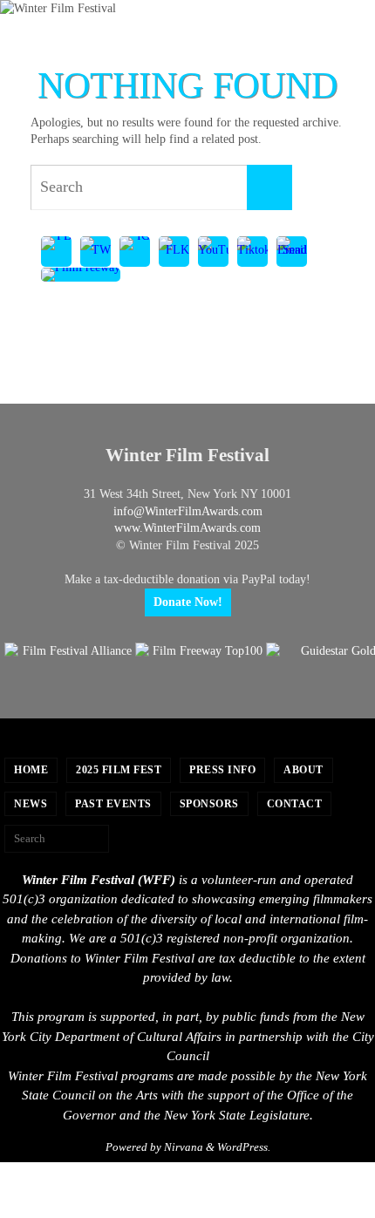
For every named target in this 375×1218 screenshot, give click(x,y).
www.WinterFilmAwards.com (187, 527)
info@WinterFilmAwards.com (187, 511)
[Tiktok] (252, 252)
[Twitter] (95, 252)
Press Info (222, 770)
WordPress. (243, 1146)
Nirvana (183, 1146)
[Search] (269, 187)
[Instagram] (134, 252)
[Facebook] (56, 252)
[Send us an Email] (291, 252)
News (30, 804)
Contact (295, 804)
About (303, 770)
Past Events (113, 804)
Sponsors (209, 804)
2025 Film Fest (118, 770)
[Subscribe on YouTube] (213, 252)
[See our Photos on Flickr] (174, 252)
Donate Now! (187, 602)
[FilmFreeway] (80, 275)
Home (31, 770)
